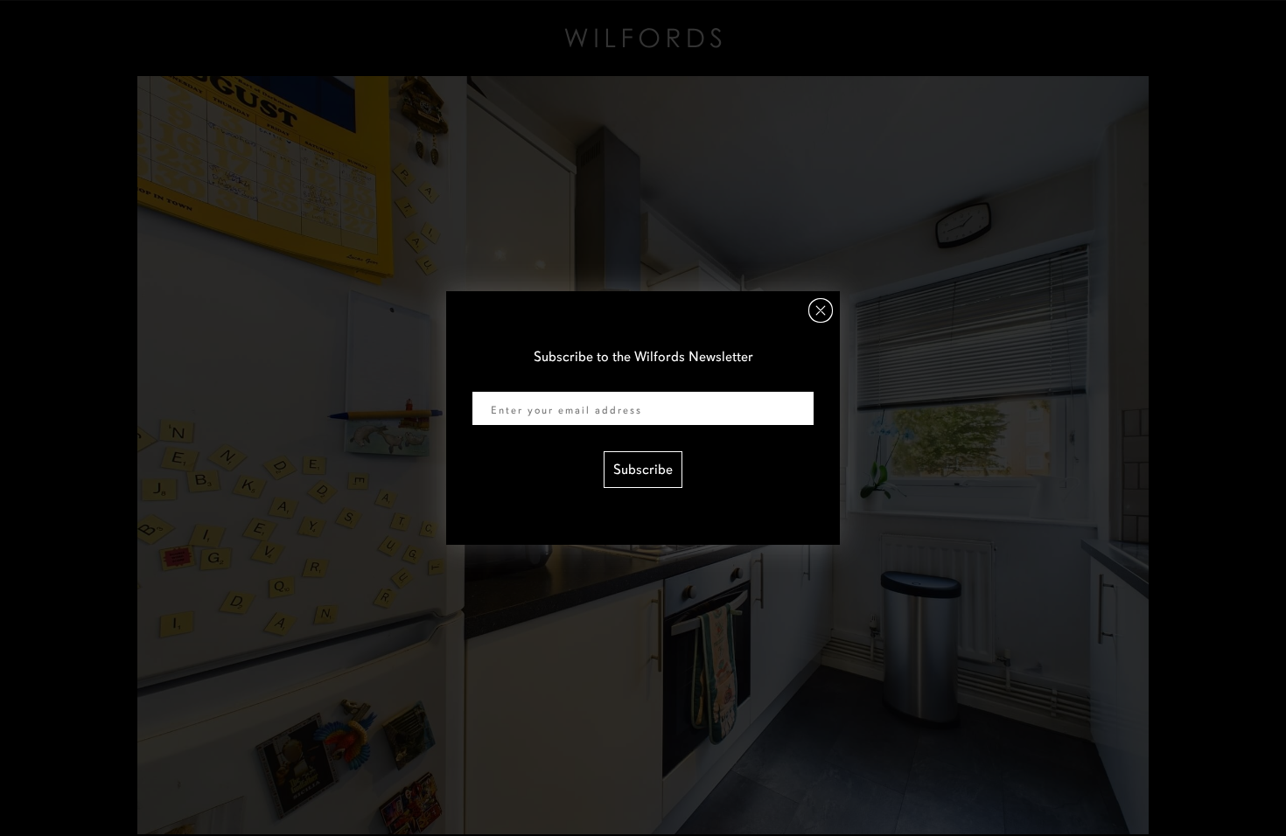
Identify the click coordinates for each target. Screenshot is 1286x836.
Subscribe (643, 469)
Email (489, 380)
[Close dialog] (820, 310)
